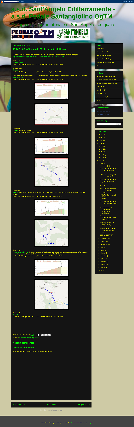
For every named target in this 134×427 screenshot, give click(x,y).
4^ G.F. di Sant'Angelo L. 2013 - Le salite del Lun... (108, 170)
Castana (15, 70)
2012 (101, 160)
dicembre (104, 166)
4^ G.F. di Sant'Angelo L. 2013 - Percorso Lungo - (108, 190)
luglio (102, 250)
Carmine (15, 130)
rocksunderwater (74, 423)
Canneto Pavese (18, 62)
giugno (103, 253)
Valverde (15, 192)
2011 (100, 163)
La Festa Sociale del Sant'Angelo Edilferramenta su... (107, 224)
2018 (101, 143)
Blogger (90, 423)
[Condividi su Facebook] (48, 335)
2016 (101, 149)
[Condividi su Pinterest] (50, 335)
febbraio (103, 264)
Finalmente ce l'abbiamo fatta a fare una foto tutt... (108, 230)
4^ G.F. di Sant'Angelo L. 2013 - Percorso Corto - (108, 203)
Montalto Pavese (18, 77)
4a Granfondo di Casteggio (105, 83)
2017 (101, 146)
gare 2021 (100, 93)
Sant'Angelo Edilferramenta (103, 111)
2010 (101, 271)
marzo (103, 261)
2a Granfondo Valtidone (104, 76)
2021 (101, 135)
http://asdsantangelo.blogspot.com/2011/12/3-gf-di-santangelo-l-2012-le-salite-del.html (38, 56)
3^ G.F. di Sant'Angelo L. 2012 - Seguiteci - (108, 175)
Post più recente (19, 404)
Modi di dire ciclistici (106, 186)
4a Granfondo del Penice (105, 80)
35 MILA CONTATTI (106, 235)
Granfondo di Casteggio (104, 59)
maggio (103, 256)
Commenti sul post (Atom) (54, 410)
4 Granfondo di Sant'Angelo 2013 (29, 337)
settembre (104, 244)
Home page (51, 404)
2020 (101, 137)
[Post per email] (38, 335)
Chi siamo (100, 66)
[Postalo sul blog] (44, 335)
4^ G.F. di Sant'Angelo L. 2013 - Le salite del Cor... (108, 181)
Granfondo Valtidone (103, 52)
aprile (103, 258)
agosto (103, 247)
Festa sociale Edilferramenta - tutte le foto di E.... (108, 217)
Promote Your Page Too (103, 114)
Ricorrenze (100, 86)
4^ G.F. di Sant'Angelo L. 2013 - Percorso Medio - (108, 196)
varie (98, 100)
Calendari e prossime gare (105, 62)
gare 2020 (100, 90)
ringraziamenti (101, 97)
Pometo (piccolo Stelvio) (20, 252)
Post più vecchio (84, 404)
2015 (101, 152)
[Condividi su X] (46, 335)
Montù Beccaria (18, 315)
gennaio (103, 267)
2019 (101, 140)
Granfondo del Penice (104, 55)
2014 (101, 155)
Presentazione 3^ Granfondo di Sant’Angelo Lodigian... (106, 210)
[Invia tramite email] (42, 335)
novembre (104, 238)
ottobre (103, 241)
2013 (101, 157)
